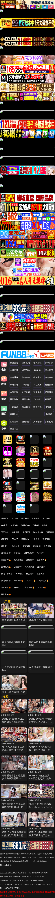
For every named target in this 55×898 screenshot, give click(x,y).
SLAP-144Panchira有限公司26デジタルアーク (41, 806)
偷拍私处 (15, 546)
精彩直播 (5, 539)
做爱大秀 (30, 573)
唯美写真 (37, 406)
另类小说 (14, 428)
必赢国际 (15, 532)
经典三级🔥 (19, 580)
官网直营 (35, 518)
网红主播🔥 (6, 594)
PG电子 (4, 525)
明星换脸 (26, 399)
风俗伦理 (49, 421)
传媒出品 (14, 414)
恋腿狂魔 (49, 392)
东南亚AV (49, 377)
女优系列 (26, 392)
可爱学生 (37, 392)
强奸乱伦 (26, 362)
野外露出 (49, 384)
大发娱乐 (17, 553)
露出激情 (26, 406)
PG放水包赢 (38, 532)
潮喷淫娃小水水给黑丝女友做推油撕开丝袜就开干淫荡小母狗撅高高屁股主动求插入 (13, 780)
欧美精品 (37, 362)
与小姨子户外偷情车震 (40, 620)
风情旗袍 (14, 399)
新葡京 (45, 525)
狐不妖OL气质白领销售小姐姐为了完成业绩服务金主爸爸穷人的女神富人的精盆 (14, 837)
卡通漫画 (14, 406)
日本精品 (26, 369)
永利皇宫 (40, 553)
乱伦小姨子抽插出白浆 (13, 692)
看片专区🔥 (6, 587)
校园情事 (26, 421)
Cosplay (37, 369)
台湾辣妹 (14, 377)
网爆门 (49, 406)
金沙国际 (41, 566)
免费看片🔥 (6, 560)
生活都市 (14, 421)
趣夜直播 (26, 546)
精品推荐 (14, 362)
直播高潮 (50, 532)
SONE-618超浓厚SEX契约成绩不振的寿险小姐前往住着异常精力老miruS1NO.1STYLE (13, 723)
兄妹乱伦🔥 (44, 580)
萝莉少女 (49, 362)
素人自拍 (49, 369)
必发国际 (47, 546)
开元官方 (18, 566)
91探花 (26, 384)
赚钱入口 (18, 587)
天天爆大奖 (29, 566)
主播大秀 (35, 539)
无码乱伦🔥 (6, 566)
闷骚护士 (49, 399)
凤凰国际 (26, 532)
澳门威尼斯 (6, 580)
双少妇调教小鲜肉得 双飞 (41, 668)
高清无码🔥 (30, 587)
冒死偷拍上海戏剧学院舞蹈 (40, 644)
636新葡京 (18, 560)
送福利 (36, 525)
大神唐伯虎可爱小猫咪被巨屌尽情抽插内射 (13, 805)
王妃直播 (46, 539)
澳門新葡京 (29, 553)
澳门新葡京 (6, 553)
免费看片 (19, 573)
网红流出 (37, 384)
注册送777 (25, 525)
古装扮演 (14, 392)
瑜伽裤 (37, 399)
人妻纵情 (37, 421)
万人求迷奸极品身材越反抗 (13, 668)
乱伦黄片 (5, 546)
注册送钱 (14, 525)
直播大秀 (40, 573)
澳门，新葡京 (6, 573)
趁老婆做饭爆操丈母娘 (13, 620)
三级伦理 (14, 369)
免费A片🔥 (31, 580)
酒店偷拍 (25, 539)
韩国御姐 (26, 377)
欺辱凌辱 (14, 384)
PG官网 (15, 518)
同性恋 (49, 414)
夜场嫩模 (37, 546)
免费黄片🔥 (42, 560)
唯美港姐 (37, 377)
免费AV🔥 (42, 587)
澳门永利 (46, 518)
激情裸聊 (30, 560)
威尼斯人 (5, 518)
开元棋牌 (25, 518)
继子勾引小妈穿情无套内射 (13, 644)
